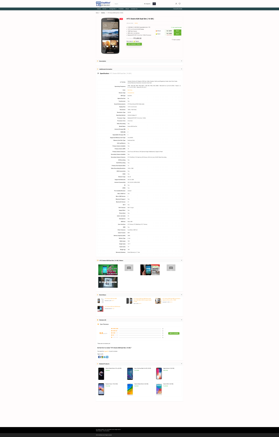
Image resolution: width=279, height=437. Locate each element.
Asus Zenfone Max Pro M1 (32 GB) (142, 368)
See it (177, 31)
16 (128, 129)
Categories (112, 9)
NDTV (113, 300)
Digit (113, 308)
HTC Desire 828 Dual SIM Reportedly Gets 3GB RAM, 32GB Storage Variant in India (143, 300)
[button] (99, 356)
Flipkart (158, 33)
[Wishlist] (179, 4)
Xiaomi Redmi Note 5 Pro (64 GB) (113, 368)
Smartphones (131, 92)
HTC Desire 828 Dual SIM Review (112, 306)
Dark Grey (130, 90)
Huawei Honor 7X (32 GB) (112, 384)
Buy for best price (134, 44)
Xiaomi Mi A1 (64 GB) (168, 384)
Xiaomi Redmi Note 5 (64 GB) (141, 384)
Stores (104, 9)
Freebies (121, 9)
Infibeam (159, 30)
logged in (106, 351)
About (127, 9)
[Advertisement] (139, 416)
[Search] (154, 3)
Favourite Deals (177, 9)
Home (99, 9)
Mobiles (103, 12)
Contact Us (134, 9)
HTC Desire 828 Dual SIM (111, 298)
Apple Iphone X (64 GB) (168, 368)
